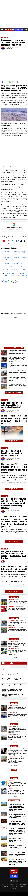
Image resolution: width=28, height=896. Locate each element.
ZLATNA (16, 886)
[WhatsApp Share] (9, 82)
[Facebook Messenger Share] (6, 82)
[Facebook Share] (2, 82)
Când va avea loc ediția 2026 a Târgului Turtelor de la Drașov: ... (12, 685)
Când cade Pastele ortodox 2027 (14, 417)
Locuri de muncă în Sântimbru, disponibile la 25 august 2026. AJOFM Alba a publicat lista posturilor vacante (16, 253)
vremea (13, 315)
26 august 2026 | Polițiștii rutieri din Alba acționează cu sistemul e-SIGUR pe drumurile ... (13, 680)
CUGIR (24, 884)
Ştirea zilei (22, 666)
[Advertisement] (14, 14)
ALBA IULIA (12, 884)
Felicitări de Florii (20, 523)
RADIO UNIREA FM (22, 886)
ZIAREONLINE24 (14, 888)
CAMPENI (20, 884)
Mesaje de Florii (6, 523)
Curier (5, 666)
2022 (18, 313)
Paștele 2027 (20, 420)
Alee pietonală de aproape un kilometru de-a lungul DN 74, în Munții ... (13, 674)
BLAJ (16, 884)
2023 (21, 313)
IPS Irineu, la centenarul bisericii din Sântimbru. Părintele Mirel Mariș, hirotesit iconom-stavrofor (16, 275)
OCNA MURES (6, 886)
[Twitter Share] (12, 82)
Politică (14, 698)
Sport (14, 666)
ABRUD (3, 884)
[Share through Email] (16, 82)
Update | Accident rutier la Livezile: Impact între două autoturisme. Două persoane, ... (13, 690)
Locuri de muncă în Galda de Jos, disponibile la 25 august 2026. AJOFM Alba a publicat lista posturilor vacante (16, 265)
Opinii (22, 698)
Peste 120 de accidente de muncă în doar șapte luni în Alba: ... (12, 695)
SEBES (12, 886)
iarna (24, 313)
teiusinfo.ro (9, 48)
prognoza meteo (6, 315)
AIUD (7, 884)
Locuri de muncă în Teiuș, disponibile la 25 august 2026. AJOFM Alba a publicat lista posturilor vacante (16, 259)
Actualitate (5, 698)
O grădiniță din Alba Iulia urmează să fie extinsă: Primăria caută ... (12, 669)
